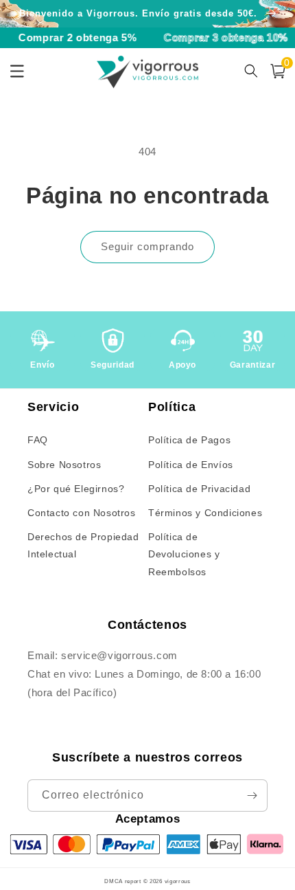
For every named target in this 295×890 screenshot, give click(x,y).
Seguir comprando (147, 246)
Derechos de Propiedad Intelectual (83, 545)
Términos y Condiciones (205, 512)
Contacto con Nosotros (81, 512)
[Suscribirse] (252, 795)
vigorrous (178, 881)
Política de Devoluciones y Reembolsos (184, 554)
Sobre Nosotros (64, 464)
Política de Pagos (189, 439)
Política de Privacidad (199, 488)
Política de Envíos (190, 464)
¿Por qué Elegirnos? (75, 488)
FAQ (37, 439)
